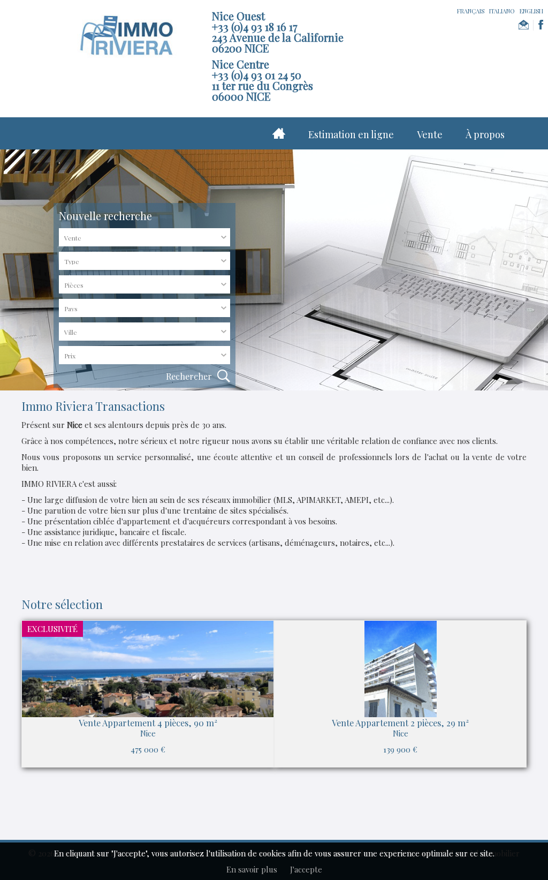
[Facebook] (540, 25)
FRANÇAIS (470, 11)
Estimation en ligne (351, 134)
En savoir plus (251, 869)
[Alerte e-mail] (524, 25)
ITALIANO (502, 11)
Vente (430, 134)
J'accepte (306, 869)
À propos (485, 134)
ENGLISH (531, 11)
